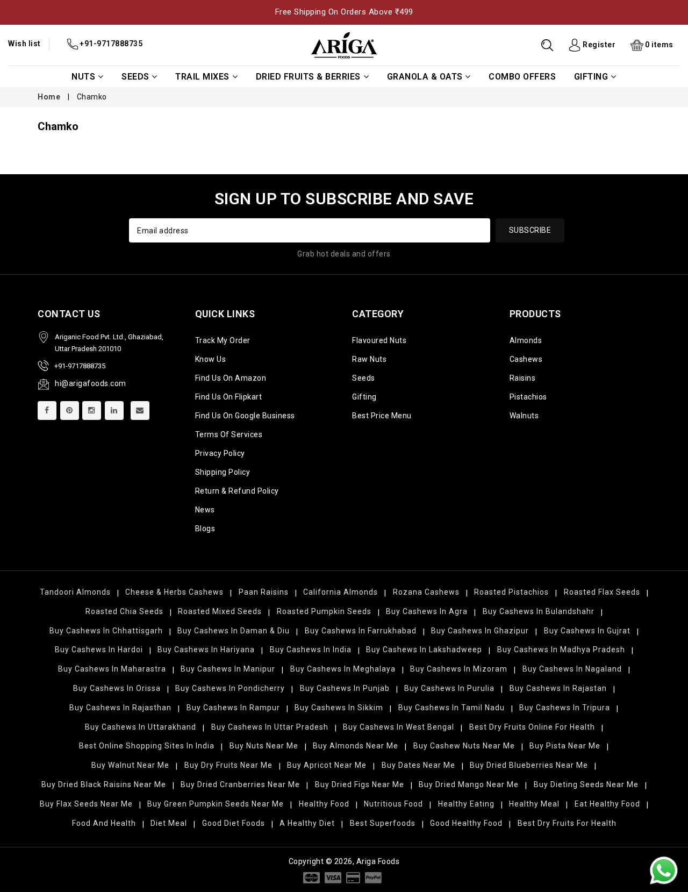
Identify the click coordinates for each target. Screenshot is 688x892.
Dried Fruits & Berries (308, 77)
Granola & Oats (425, 77)
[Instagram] (91, 410)
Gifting (591, 77)
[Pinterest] (69, 410)
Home (49, 96)
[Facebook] (47, 410)
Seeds (135, 77)
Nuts (83, 77)
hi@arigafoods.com (90, 383)
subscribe (530, 230)
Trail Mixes (202, 77)
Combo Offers (522, 77)
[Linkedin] (114, 410)
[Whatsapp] (664, 870)
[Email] (140, 410)
